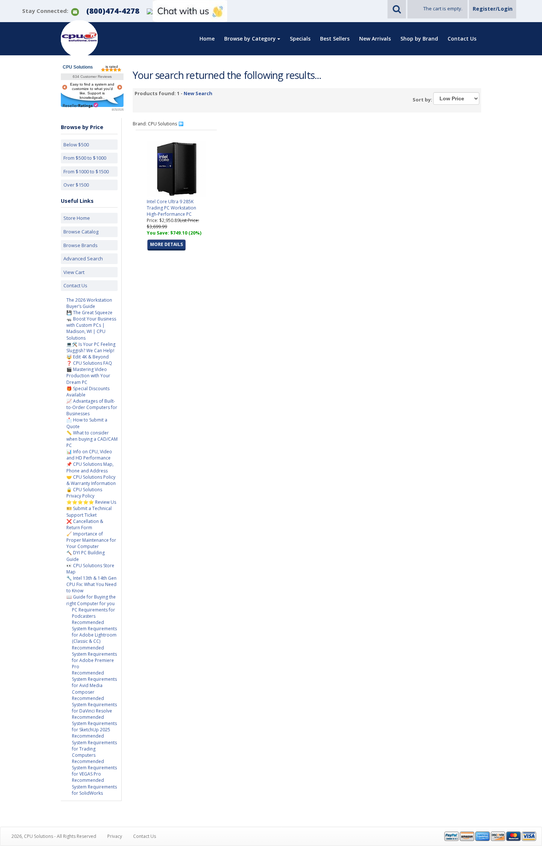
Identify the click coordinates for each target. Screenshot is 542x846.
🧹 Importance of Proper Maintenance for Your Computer (91, 540)
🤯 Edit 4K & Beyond (87, 357)
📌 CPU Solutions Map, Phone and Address (90, 467)
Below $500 (76, 144)
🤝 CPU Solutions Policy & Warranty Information (91, 480)
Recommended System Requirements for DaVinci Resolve (94, 704)
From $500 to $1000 (84, 158)
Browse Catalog (80, 231)
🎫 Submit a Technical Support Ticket (89, 511)
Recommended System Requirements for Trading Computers (94, 745)
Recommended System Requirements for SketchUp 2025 (94, 723)
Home (207, 38)
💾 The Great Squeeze (89, 312)
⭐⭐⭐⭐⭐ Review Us (91, 502)
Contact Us (462, 38)
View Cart (73, 272)
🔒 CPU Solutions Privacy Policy (84, 492)
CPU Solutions (78, 67)
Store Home (76, 218)
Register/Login (493, 8)
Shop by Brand (419, 38)
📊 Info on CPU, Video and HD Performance (89, 454)
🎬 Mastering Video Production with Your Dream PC (88, 375)
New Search (198, 93)
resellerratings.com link (80, 105)
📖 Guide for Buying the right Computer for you (91, 600)
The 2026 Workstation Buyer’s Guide (89, 303)
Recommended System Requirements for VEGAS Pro (94, 767)
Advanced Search (83, 258)
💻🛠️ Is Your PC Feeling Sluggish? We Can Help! (90, 347)
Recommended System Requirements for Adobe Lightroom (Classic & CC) (94, 631)
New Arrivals (375, 38)
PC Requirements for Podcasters (93, 613)
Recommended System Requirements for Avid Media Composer (94, 682)
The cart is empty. (442, 8)
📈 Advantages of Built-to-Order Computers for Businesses (91, 407)
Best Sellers (335, 38)
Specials (300, 38)
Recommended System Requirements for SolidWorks (94, 786)
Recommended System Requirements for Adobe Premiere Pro (94, 657)
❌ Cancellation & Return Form (84, 524)
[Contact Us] (75, 11)
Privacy (114, 836)
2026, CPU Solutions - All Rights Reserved (53, 836)
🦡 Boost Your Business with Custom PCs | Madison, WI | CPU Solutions (91, 328)
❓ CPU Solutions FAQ (89, 363)
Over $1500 (76, 184)
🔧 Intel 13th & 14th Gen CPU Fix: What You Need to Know (91, 584)
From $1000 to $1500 (86, 171)
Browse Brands (80, 245)
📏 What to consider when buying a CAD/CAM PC (92, 439)
